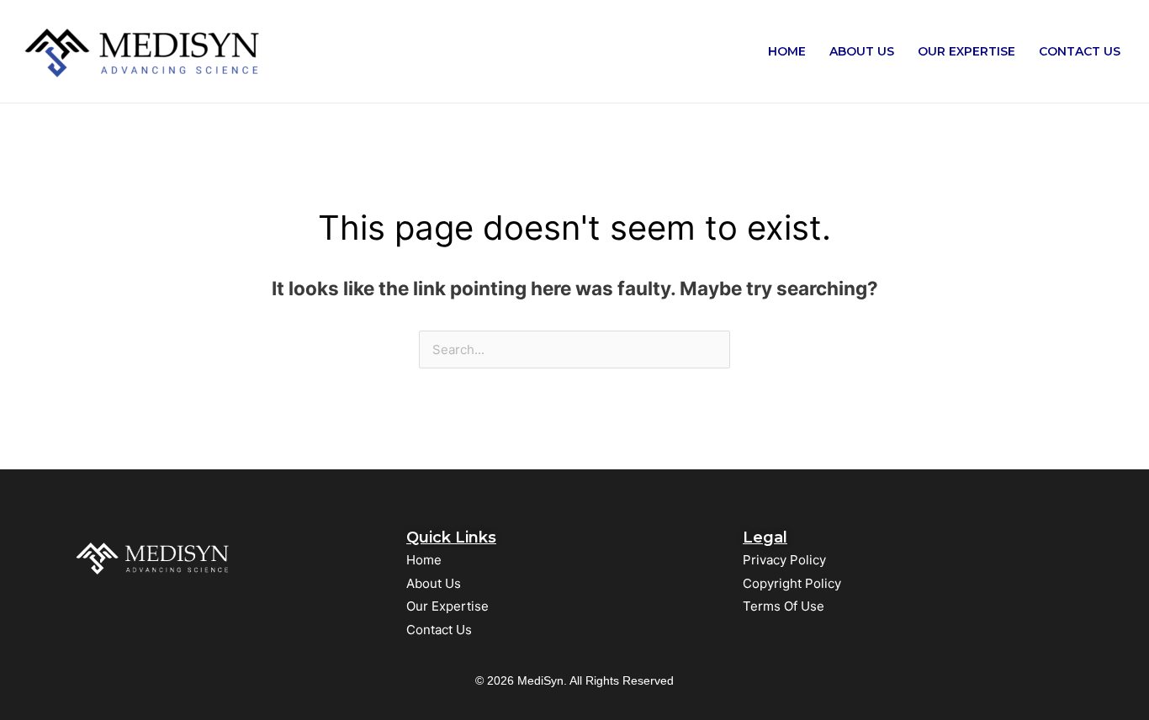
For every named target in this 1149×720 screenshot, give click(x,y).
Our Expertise (966, 51)
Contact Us (1079, 51)
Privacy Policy (784, 560)
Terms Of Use (783, 606)
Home (787, 51)
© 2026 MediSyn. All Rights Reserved (574, 680)
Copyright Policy (792, 583)
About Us (861, 51)
